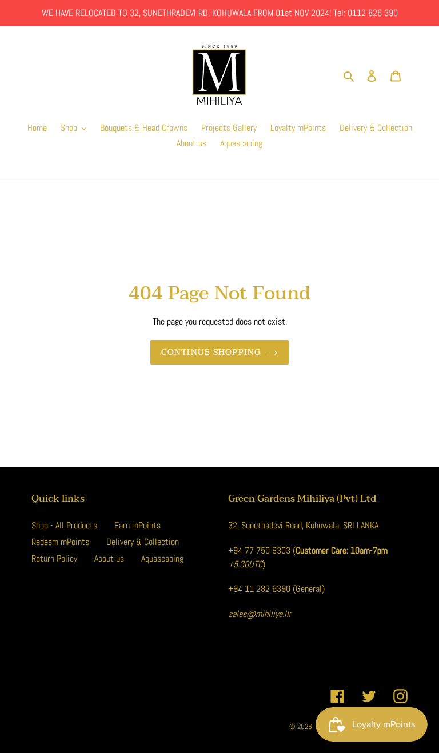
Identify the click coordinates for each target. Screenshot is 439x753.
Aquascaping (162, 558)
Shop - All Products (64, 525)
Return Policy (54, 558)
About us (109, 558)
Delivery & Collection (142, 542)
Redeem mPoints (60, 542)
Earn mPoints (137, 525)
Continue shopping (211, 352)
